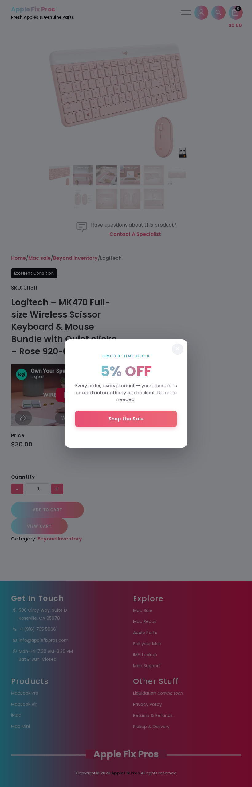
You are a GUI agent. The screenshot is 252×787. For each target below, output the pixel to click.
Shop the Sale (126, 418)
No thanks (126, 435)
